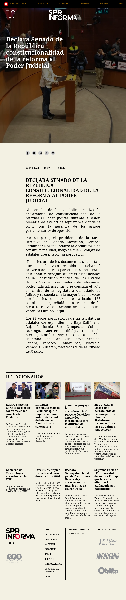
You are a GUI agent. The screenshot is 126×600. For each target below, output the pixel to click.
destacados (51, 539)
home (48, 529)
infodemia (50, 549)
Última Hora (114, 3)
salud (48, 554)
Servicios (31, 3)
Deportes (51, 3)
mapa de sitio (76, 533)
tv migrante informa (52, 570)
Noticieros (10, 3)
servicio (49, 559)
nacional (50, 544)
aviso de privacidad (80, 529)
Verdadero (91, 3)
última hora (52, 534)
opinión (49, 576)
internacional (53, 564)
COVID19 (71, 3)
